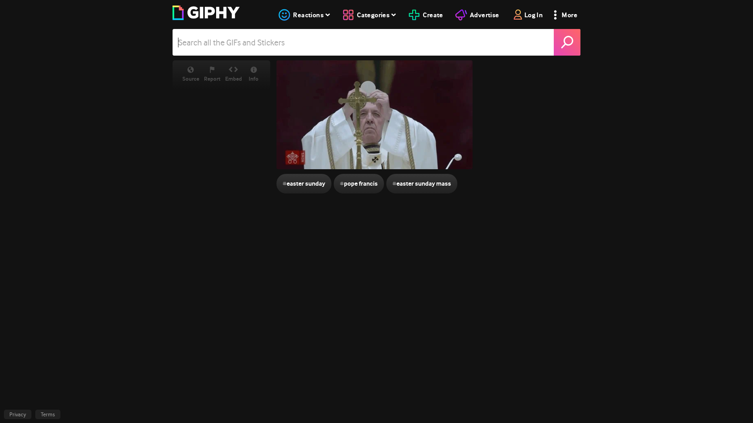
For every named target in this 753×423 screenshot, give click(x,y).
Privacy (17, 414)
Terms (48, 414)
